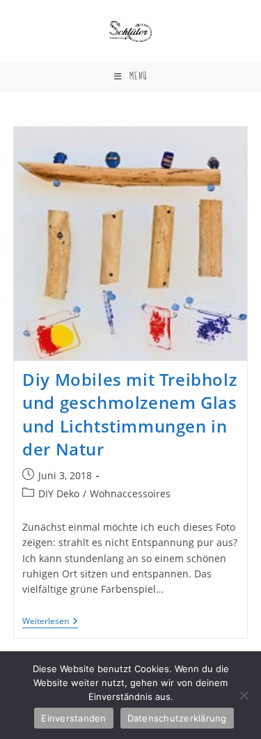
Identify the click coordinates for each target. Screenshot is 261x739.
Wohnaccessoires (130, 493)
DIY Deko (58, 493)
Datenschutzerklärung (177, 718)
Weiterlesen (50, 622)
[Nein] (244, 695)
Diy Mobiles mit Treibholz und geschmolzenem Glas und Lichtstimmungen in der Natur (129, 414)
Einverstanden (73, 718)
